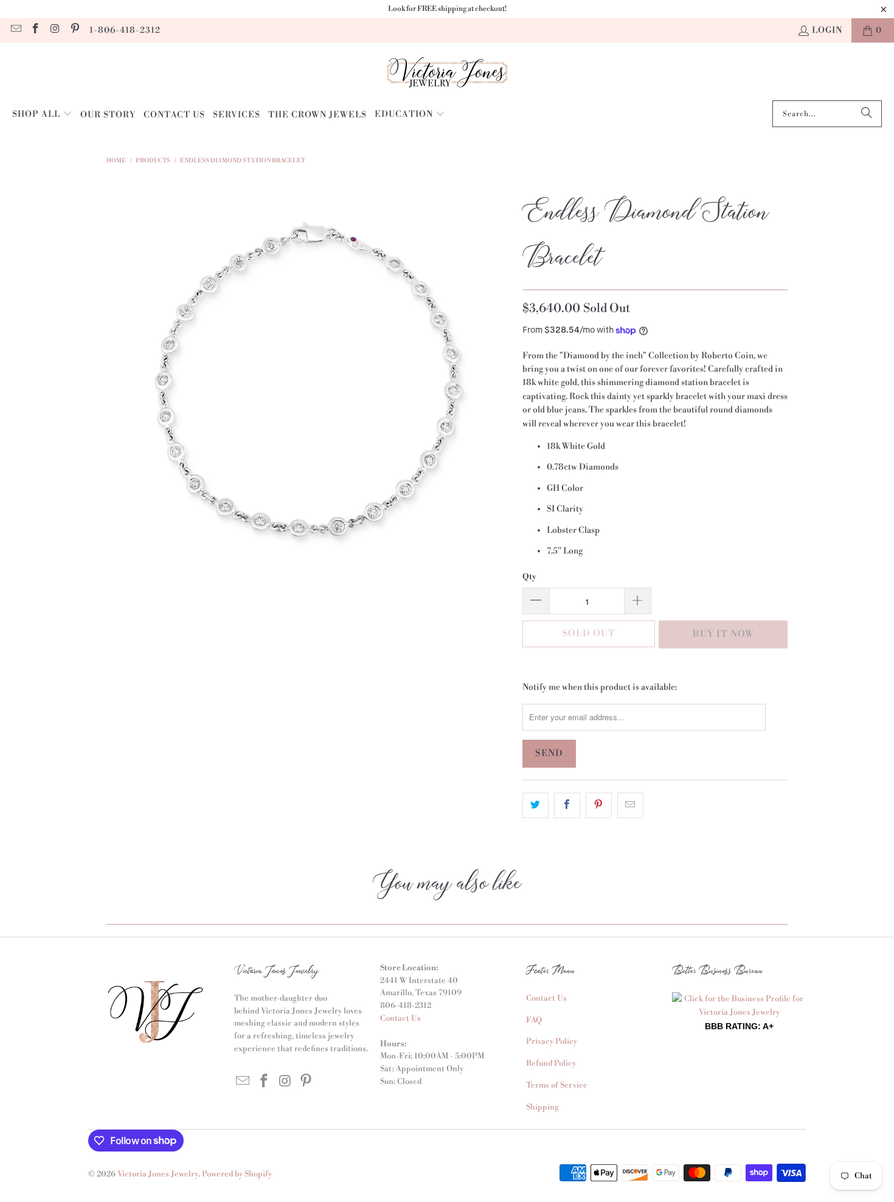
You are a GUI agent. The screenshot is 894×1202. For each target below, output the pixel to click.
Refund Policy (551, 1063)
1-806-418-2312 (125, 30)
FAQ (534, 1020)
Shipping (542, 1107)
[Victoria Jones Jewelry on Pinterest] (75, 30)
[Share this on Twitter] (535, 805)
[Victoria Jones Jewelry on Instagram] (55, 30)
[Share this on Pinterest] (599, 805)
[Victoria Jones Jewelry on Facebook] (35, 30)
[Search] (866, 113)
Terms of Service (556, 1085)
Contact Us (400, 1018)
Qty (529, 577)
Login (827, 30)
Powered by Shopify (237, 1174)
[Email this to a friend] (630, 805)
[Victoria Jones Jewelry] (447, 74)
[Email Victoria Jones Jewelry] (15, 30)
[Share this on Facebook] (567, 805)
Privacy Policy (551, 1041)
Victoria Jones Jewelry (157, 1174)
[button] (42, 115)
